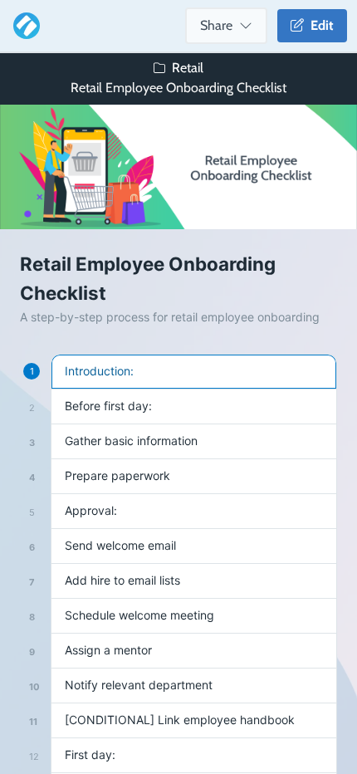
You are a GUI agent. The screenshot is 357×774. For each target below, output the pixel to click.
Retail (187, 68)
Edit (319, 25)
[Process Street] (23, 25)
